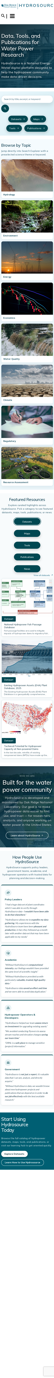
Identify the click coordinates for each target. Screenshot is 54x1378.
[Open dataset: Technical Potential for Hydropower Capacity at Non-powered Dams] (27, 720)
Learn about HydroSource (25, 835)
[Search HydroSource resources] (5, 108)
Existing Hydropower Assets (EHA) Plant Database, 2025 (25, 687)
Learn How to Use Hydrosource (22, 1162)
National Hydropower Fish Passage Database (23, 626)
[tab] (27, 521)
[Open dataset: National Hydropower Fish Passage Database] (27, 598)
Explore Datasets (14, 1153)
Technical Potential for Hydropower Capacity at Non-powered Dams (22, 747)
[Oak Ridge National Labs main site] (8, 6)
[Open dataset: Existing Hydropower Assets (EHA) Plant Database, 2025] (27, 659)
